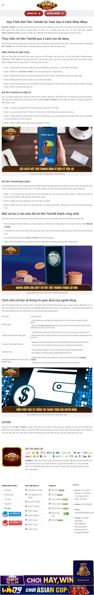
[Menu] (3, 5)
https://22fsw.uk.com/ (11, 33)
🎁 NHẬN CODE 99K (83, 580)
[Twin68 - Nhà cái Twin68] (47, 5)
